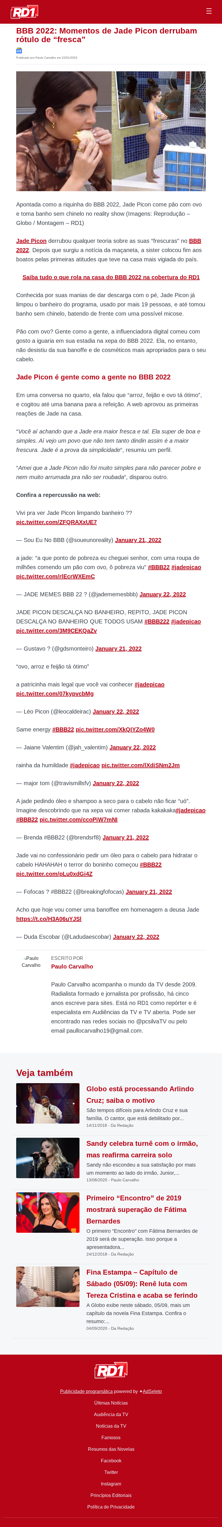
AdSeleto (152, 1391)
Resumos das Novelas (111, 1449)
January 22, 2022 (163, 594)
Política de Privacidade (111, 1506)
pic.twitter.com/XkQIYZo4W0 (115, 729)
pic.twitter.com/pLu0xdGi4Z (54, 874)
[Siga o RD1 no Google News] (19, 50)
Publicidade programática (86, 1391)
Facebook (111, 1460)
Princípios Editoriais (111, 1495)
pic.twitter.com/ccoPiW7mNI (79, 819)
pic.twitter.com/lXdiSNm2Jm (140, 765)
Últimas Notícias (111, 1403)
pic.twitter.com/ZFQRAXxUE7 (56, 522)
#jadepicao (186, 567)
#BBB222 (157, 621)
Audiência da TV (111, 1414)
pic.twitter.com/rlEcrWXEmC (55, 576)
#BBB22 (159, 567)
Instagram (111, 1483)
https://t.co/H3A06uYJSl (49, 919)
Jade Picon (31, 241)
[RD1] (24, 11)
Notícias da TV (111, 1426)
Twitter (111, 1472)
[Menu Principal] (209, 12)
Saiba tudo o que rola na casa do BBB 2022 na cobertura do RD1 (111, 277)
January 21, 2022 (138, 540)
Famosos (111, 1437)
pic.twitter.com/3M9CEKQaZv (56, 630)
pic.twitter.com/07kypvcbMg (55, 693)
